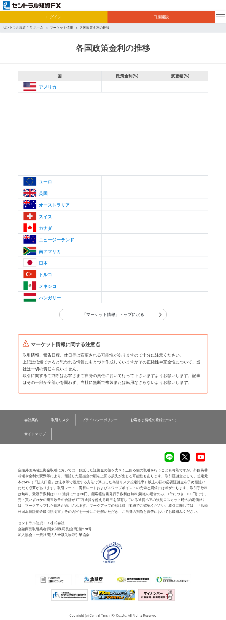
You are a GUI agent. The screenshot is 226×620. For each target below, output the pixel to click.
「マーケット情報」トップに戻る (113, 314)
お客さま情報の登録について (153, 420)
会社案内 (31, 420)
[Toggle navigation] (220, 17)
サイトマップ (35, 434)
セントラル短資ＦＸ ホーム (23, 27)
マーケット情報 (61, 28)
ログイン (53, 17)
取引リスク (60, 420)
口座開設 (161, 17)
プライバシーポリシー (100, 420)
